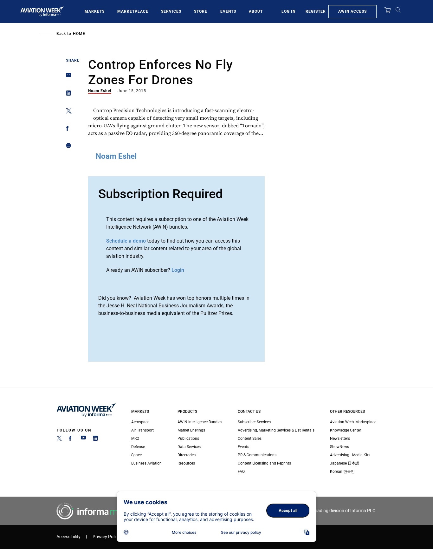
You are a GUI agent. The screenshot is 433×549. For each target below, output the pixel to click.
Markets (95, 11)
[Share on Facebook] (67, 129)
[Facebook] (71, 439)
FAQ (241, 471)
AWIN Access (352, 11)
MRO (135, 438)
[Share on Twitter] (67, 112)
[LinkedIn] (95, 439)
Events (228, 11)
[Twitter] (59, 439)
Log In (288, 11)
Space (136, 455)
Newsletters (340, 438)
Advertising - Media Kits (350, 455)
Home (79, 33)
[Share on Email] (67, 77)
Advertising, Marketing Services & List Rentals (276, 430)
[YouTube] (83, 439)
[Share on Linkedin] (67, 94)
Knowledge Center (345, 430)
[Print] (67, 147)
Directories (187, 455)
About (256, 11)
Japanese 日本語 (344, 463)
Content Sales (250, 438)
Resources (186, 463)
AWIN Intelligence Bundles (200, 422)
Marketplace (132, 11)
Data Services (189, 447)
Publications (188, 438)
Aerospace (140, 422)
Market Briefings (191, 430)
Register (316, 11)
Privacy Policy (106, 536)
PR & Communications (257, 455)
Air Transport (142, 430)
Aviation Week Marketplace (353, 422)
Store (200, 11)
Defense (138, 447)
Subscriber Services (254, 422)
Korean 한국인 (342, 471)
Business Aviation (146, 463)
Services (171, 11)
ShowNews (339, 447)
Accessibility (68, 536)
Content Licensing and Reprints (264, 463)
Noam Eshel (99, 91)
